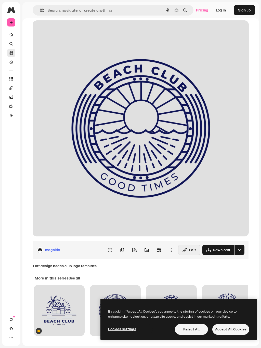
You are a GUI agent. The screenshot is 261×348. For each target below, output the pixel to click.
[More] (11, 338)
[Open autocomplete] (40, 10)
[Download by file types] (239, 250)
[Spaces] (11, 88)
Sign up (244, 10)
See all (74, 278)
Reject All (191, 329)
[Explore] (11, 62)
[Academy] (11, 329)
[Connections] (11, 319)
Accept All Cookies (230, 329)
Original (65, 30)
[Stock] (11, 53)
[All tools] (11, 79)
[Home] (11, 35)
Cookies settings (122, 329)
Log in (221, 10)
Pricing (202, 10)
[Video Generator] (11, 106)
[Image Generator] (11, 97)
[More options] (171, 250)
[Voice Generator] (11, 115)
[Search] (11, 44)
